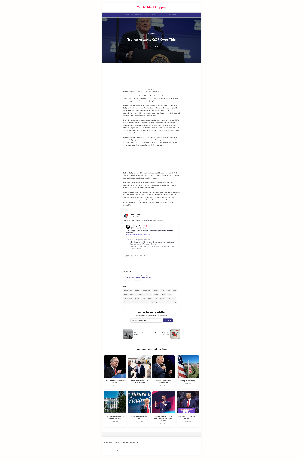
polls (156, 298)
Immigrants (140, 294)
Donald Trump (128, 290)
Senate (161, 302)
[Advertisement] (151, 78)
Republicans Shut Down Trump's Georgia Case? (138, 275)
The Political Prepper (151, 7)
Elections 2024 (146, 290)
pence (150, 298)
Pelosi (143, 298)
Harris (174, 290)
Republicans (144, 302)
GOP (162, 290)
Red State (127, 302)
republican (135, 302)
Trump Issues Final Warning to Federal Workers (138, 277)
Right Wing (154, 302)
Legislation (146, 15)
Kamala (156, 294)
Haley (168, 290)
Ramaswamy (171, 298)
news (169, 294)
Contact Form (134, 443)
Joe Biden (148, 294)
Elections (138, 15)
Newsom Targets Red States (132, 280)
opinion (137, 298)
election (137, 290)
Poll (153, 15)
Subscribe (172, 15)
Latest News (129, 15)
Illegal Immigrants (128, 294)
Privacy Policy (108, 443)
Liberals (163, 294)
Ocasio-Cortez (128, 298)
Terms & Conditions (122, 443)
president (162, 298)
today (168, 302)
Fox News (155, 290)
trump (174, 302)
